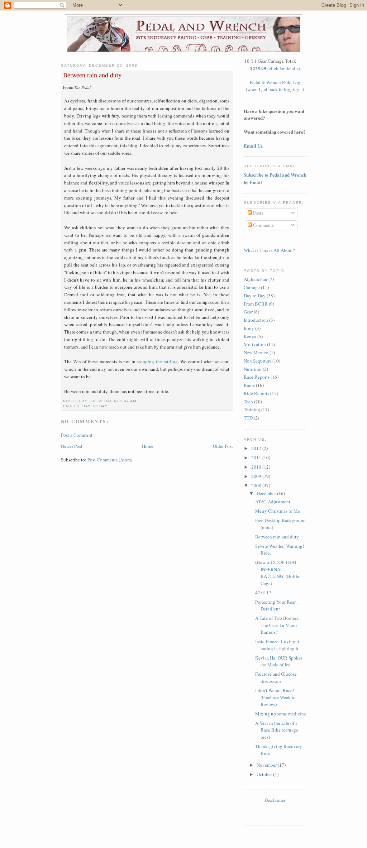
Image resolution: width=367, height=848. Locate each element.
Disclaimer (274, 800)
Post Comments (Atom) (109, 459)
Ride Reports (256, 393)
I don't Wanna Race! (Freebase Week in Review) (275, 697)
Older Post (223, 446)
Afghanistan (255, 279)
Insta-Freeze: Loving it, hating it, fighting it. (277, 645)
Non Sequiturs (257, 361)
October (265, 774)
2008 (256, 485)
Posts (257, 213)
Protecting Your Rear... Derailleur (277, 605)
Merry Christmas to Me (277, 511)
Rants (249, 385)
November (267, 765)
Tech (248, 401)
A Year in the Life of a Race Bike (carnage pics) (276, 730)
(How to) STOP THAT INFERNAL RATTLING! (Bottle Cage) (277, 572)
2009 (256, 476)
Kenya (250, 336)
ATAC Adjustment (272, 501)
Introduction (256, 320)
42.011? (263, 592)
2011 (256, 457)
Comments (263, 225)
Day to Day (95, 406)
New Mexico (256, 352)
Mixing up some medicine (280, 713)
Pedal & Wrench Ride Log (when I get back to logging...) (275, 86)
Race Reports (257, 377)
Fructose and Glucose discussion (276, 677)
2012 (256, 448)
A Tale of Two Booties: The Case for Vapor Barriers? (277, 625)
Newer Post (71, 446)
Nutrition (253, 369)
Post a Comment (76, 435)
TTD (248, 418)
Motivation (255, 344)
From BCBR (256, 304)
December (267, 493)
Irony (249, 328)
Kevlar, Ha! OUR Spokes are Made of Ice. (278, 661)
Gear (248, 311)
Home (147, 446)
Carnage (252, 287)
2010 (256, 467)
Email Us (253, 145)
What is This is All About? (269, 250)
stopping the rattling (157, 361)
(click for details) (275, 68)
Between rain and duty (92, 75)
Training (252, 409)
